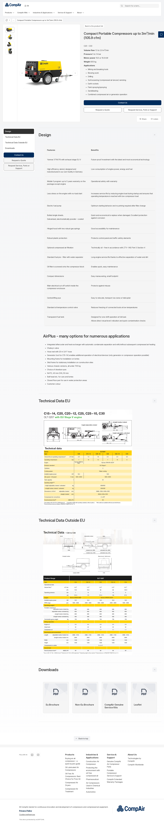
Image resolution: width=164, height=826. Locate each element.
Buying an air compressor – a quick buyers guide (72, 761)
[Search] (122, 6)
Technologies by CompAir (134, 759)
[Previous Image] (22, 73)
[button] (100, 135)
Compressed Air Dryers (71, 783)
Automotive (90, 792)
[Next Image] (75, 73)
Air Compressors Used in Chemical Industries (93, 785)
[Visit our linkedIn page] (32, 755)
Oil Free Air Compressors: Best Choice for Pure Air (73, 776)
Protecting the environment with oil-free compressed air (93, 772)
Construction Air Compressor (92, 762)
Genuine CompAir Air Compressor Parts (114, 764)
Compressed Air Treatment (71, 790)
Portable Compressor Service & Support (114, 773)
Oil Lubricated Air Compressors (72, 768)
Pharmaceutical (92, 779)
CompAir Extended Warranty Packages (115, 780)
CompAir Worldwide (136, 765)
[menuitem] (10, 12)
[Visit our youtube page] (38, 755)
